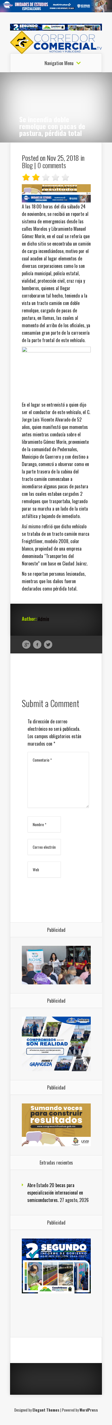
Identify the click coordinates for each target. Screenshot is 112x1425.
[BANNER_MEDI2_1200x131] (56, 10)
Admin (43, 618)
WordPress (89, 1410)
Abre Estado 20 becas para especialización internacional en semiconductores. (55, 1192)
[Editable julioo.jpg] (56, 192)
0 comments (51, 165)
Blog (27, 165)
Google (26, 644)
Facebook (37, 644)
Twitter (48, 644)
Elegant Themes (45, 1410)
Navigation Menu (59, 63)
